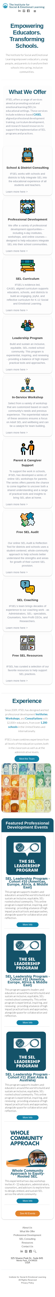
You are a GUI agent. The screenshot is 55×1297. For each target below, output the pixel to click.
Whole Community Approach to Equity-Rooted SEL (27, 1173)
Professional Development (27, 1235)
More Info (27, 924)
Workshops (13, 718)
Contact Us (27, 1246)
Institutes (41, 714)
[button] (35, 11)
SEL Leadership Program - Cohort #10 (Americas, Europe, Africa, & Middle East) (27, 883)
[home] (23, 5)
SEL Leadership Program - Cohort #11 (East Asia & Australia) (27, 1077)
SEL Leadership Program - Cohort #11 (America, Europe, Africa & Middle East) (27, 981)
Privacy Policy (27, 1283)
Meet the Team (26, 759)
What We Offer (27, 1231)
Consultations (33, 718)
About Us (27, 1228)
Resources (27, 1243)
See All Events (27, 1213)
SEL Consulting (27, 1239)
